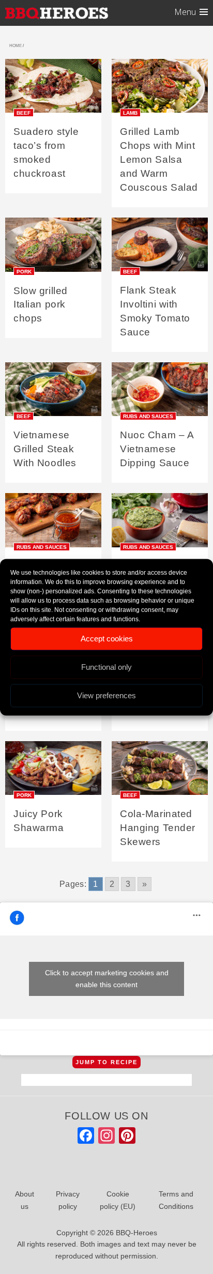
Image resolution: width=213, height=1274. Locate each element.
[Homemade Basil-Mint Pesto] (160, 523)
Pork (24, 271)
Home (15, 45)
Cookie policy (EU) (117, 1200)
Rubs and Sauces (148, 416)
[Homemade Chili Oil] (53, 523)
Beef (24, 112)
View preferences (106, 695)
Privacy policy (68, 1200)
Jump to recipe (106, 1062)
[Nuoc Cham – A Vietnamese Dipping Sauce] (160, 392)
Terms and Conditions (176, 1200)
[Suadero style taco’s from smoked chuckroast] (53, 89)
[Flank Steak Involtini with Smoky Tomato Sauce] (160, 247)
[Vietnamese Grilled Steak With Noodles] (53, 392)
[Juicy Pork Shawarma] (53, 771)
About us (24, 1200)
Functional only (106, 667)
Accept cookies (107, 638)
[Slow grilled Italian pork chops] (53, 247)
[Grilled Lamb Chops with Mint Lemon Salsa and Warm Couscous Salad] (160, 89)
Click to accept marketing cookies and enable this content (107, 979)
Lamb (130, 112)
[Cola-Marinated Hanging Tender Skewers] (160, 771)
